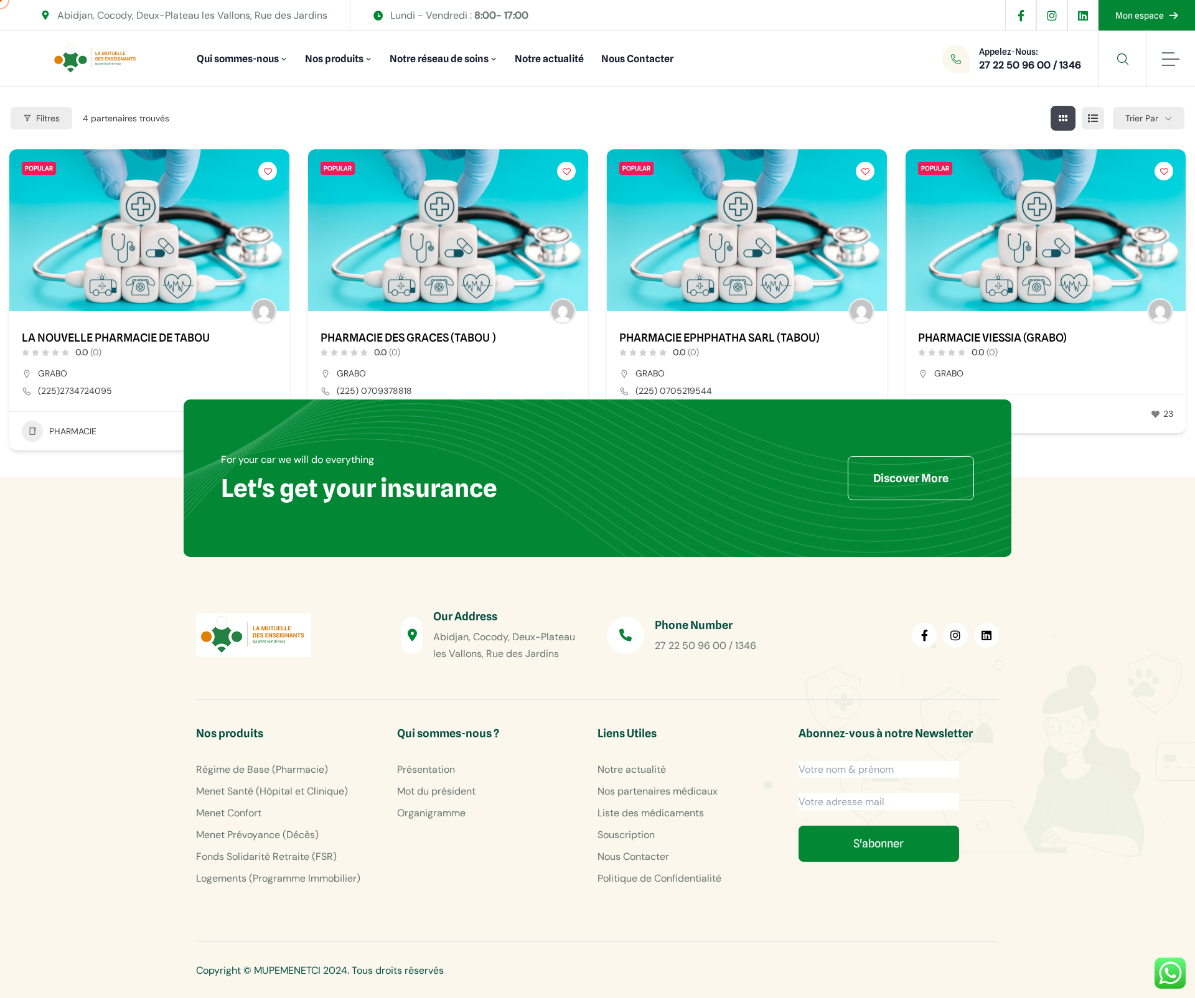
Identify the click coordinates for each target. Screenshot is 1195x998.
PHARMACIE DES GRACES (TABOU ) (408, 338)
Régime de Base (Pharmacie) (262, 769)
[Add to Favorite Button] (267, 171)
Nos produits (334, 59)
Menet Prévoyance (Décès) (257, 834)
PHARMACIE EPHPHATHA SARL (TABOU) (719, 338)
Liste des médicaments (651, 812)
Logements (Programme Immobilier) (278, 878)
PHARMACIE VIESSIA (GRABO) (992, 338)
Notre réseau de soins (439, 59)
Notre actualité (549, 59)
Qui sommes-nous (238, 59)
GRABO (52, 373)
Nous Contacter (637, 59)
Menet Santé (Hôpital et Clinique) (272, 791)
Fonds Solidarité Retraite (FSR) (266, 856)
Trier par (1141, 118)
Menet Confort (228, 812)
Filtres (48, 118)
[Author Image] (264, 311)
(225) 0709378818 (374, 390)
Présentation (426, 769)
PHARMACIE (72, 431)
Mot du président (436, 791)
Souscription (626, 834)
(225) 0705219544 (673, 390)
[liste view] (1092, 118)
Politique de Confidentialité (659, 878)
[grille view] (1063, 118)
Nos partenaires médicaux (658, 791)
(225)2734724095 (75, 390)
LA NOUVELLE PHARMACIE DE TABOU (116, 338)
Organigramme (431, 812)
